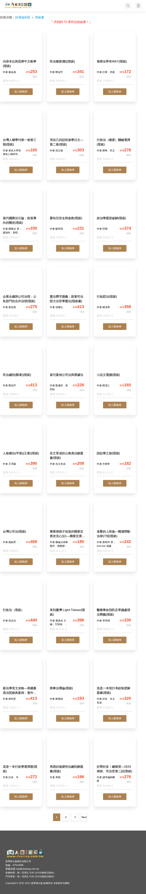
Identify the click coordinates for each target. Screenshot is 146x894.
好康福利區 (22, 17)
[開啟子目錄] (138, 5)
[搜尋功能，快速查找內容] (128, 5)
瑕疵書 (39, 17)
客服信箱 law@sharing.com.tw (22, 868)
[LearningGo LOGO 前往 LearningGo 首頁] (18, 5)
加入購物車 (21, 91)
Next (84, 817)
